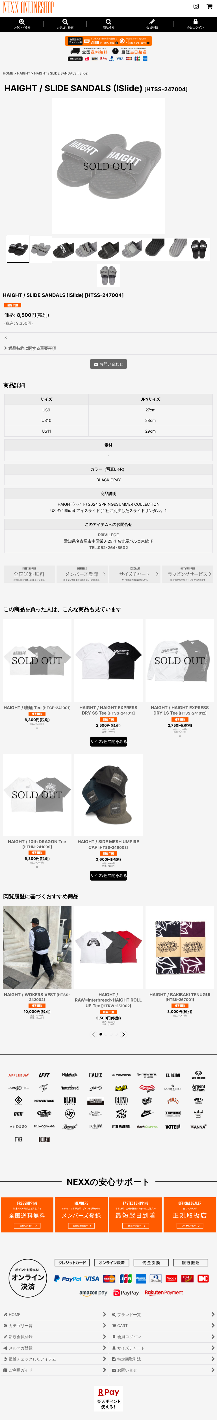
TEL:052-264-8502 (108, 547)
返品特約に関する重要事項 (32, 348)
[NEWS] (196, 6)
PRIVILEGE (108, 534)
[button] (108, 24)
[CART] (209, 6)
